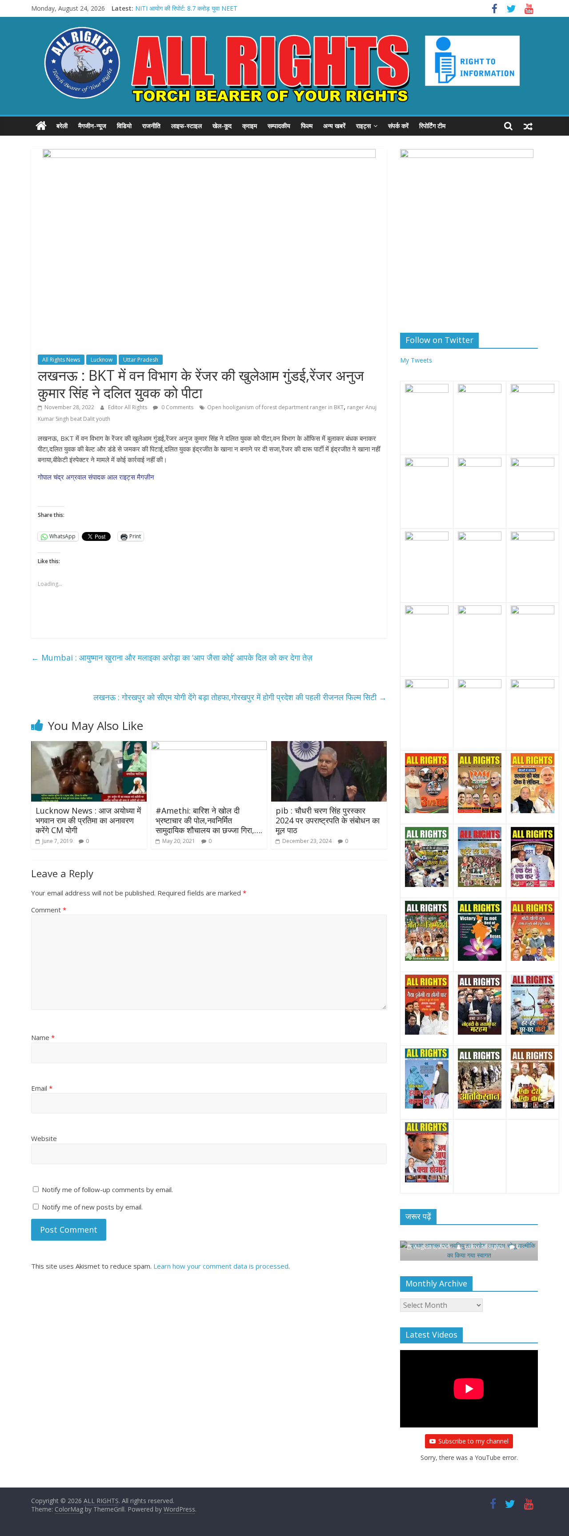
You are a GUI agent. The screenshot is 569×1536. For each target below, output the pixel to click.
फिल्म (307, 125)
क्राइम (249, 125)
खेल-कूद (222, 125)
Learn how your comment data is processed (221, 1266)
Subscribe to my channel (473, 1441)
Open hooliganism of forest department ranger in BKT (275, 407)
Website (44, 1138)
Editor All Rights (128, 407)
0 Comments (176, 407)
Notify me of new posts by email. (92, 1206)
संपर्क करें (398, 125)
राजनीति (151, 125)
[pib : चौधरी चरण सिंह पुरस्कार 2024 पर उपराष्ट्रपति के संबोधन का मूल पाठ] (329, 746)
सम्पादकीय (279, 125)
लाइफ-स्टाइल (186, 125)
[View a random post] (528, 126)
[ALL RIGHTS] (41, 126)
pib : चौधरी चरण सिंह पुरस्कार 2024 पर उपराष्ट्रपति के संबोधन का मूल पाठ (328, 820)
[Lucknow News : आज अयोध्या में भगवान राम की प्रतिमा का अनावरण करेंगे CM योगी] (89, 746)
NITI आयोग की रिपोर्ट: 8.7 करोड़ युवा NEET (186, 8)
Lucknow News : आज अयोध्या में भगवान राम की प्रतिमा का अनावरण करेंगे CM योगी (88, 820)
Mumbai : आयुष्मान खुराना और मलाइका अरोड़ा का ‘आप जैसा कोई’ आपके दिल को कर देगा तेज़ (172, 657)
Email (41, 1088)
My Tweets (416, 360)
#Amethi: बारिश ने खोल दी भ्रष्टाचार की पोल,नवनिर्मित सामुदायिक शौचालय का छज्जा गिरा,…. (209, 820)
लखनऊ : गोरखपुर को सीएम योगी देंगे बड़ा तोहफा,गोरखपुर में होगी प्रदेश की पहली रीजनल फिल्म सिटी (240, 697)
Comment (48, 909)
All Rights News (61, 359)
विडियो (124, 125)
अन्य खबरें (334, 125)
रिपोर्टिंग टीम (432, 125)
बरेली (62, 125)
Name (43, 1037)
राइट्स (363, 125)
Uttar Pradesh (140, 359)
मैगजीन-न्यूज (92, 125)
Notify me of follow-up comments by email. (107, 1189)
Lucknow (101, 359)
